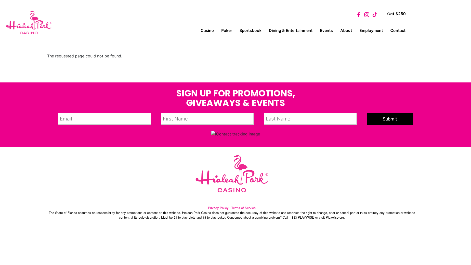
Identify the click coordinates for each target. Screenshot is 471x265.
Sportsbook (250, 30)
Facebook (359, 15)
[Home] (28, 22)
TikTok (375, 15)
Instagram (367, 15)
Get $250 (396, 14)
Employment (371, 30)
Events (326, 30)
